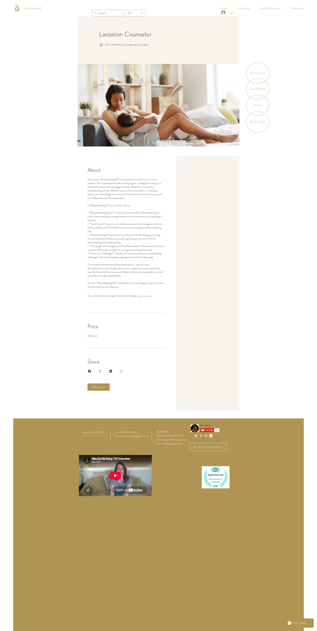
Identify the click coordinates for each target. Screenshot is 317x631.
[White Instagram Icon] (206, 435)
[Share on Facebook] (89, 371)
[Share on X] (100, 371)
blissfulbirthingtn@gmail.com (132, 436)
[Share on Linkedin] (111, 371)
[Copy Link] (121, 371)
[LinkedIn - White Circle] (210, 435)
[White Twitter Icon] (196, 435)
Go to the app (144, 296)
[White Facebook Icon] (201, 435)
